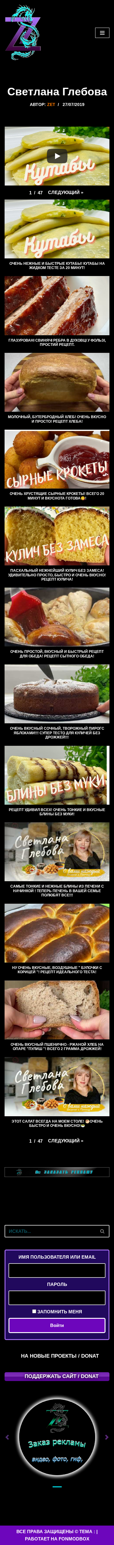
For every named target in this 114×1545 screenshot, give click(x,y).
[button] (65, 192)
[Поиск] (102, 1231)
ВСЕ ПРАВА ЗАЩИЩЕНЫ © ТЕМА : (55, 1531)
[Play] (57, 156)
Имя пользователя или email (57, 1257)
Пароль (57, 1284)
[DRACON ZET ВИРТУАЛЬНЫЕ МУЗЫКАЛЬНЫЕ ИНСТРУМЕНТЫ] (23, 32)
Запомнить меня (59, 1311)
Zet (51, 104)
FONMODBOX (74, 1538)
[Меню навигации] (102, 33)
